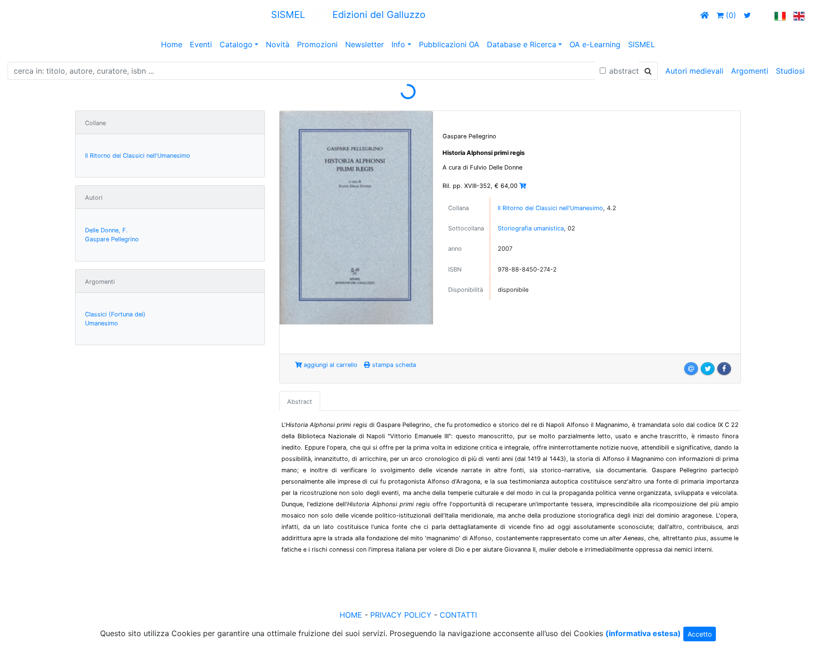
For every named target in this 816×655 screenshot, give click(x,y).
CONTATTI (458, 615)
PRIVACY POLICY (401, 615)
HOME (351, 615)
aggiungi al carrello (329, 364)
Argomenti (749, 71)
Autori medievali (694, 71)
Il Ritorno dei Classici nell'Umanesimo (137, 155)
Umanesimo (101, 323)
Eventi (201, 44)
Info (398, 44)
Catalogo (236, 44)
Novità (277, 44)
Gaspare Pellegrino (112, 239)
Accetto (700, 634)
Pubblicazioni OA (449, 44)
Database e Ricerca (521, 44)
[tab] (299, 401)
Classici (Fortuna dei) (115, 314)
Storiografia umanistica (531, 228)
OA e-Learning (595, 44)
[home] (705, 15)
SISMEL (641, 44)
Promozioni (317, 44)
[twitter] (747, 15)
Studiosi (790, 71)
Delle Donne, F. (106, 230)
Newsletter (364, 44)
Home (171, 44)
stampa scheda (393, 364)
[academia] (763, 15)
